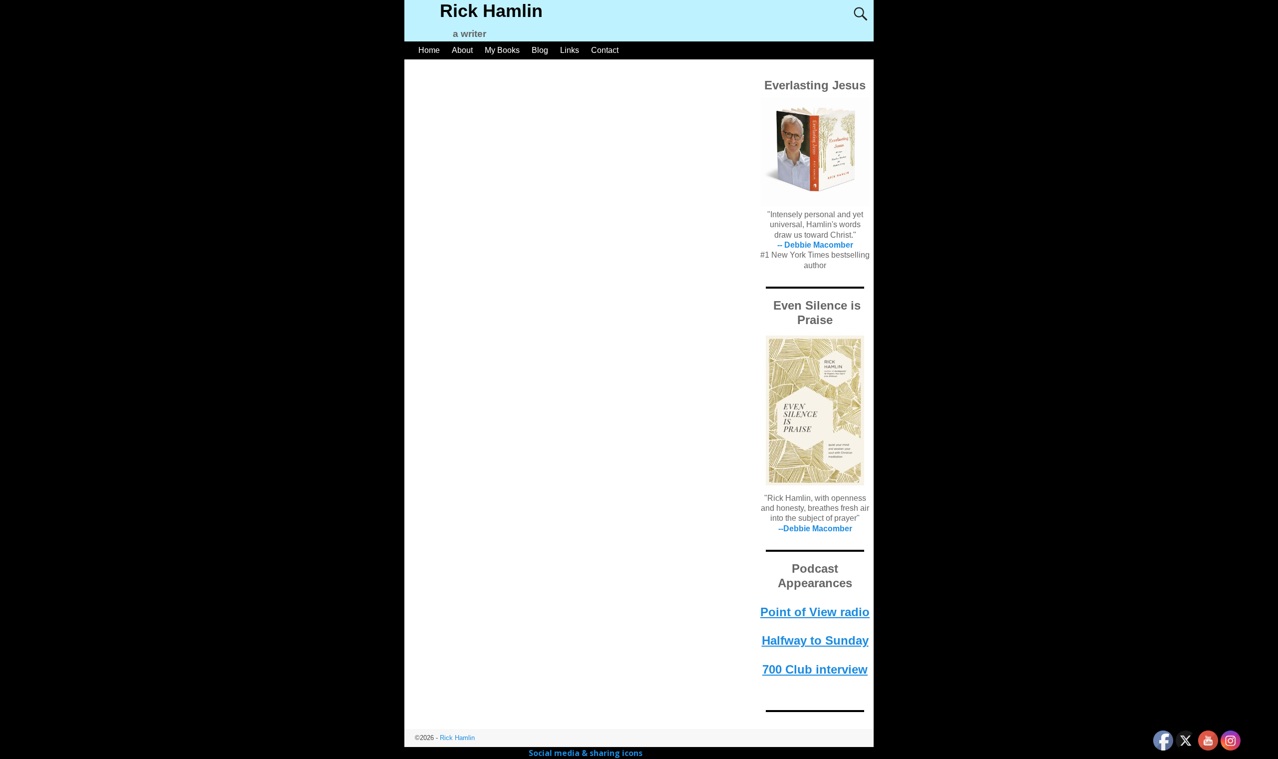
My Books (502, 50)
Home (429, 50)
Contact (605, 50)
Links (569, 50)
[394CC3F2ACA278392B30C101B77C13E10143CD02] (815, 410)
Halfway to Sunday (815, 640)
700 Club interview (815, 669)
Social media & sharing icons (586, 753)
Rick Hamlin (491, 10)
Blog (540, 50)
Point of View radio (815, 612)
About (462, 50)
